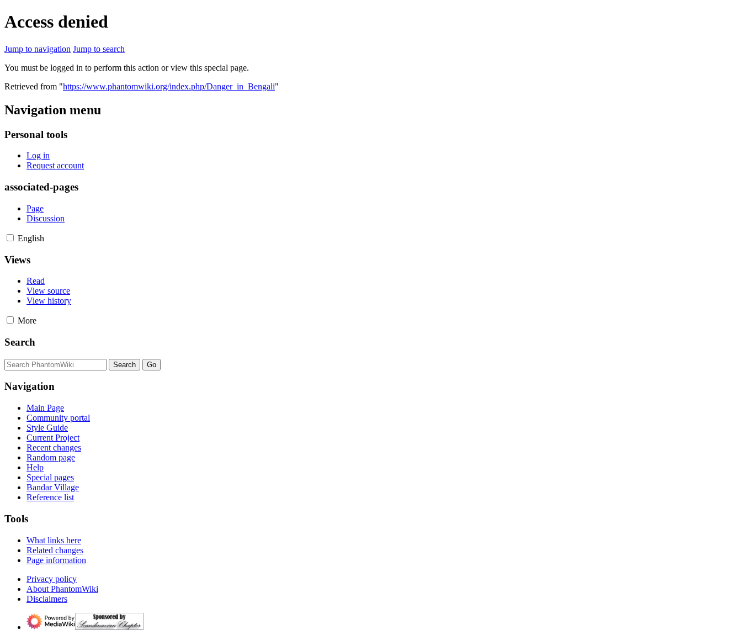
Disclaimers (46, 598)
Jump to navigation (37, 49)
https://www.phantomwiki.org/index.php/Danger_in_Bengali (169, 86)
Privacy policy (51, 579)
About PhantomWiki (62, 589)
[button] (10, 237)
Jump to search (99, 49)
